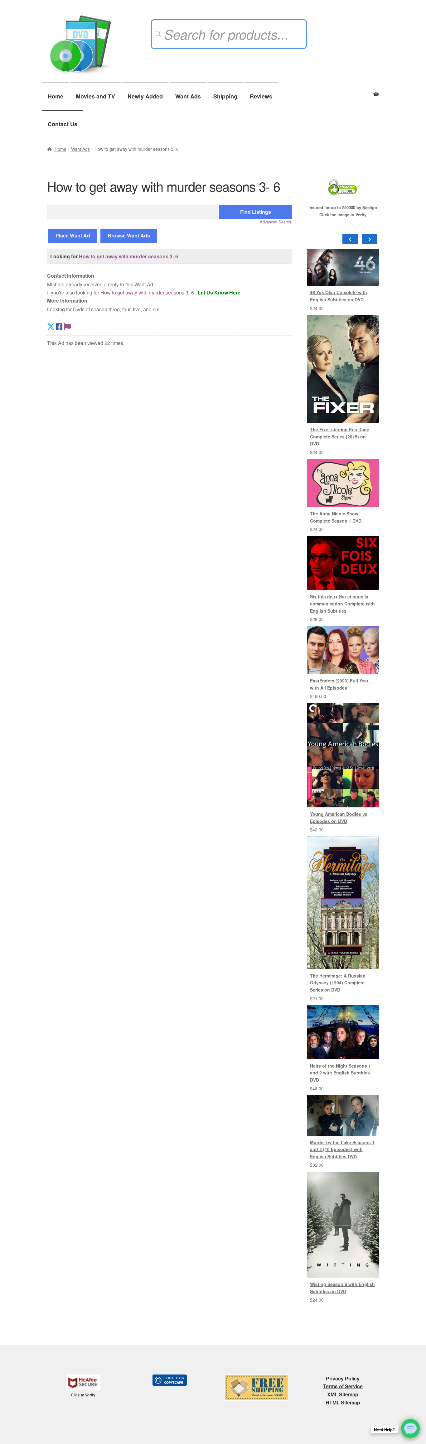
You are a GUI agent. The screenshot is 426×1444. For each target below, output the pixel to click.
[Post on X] (51, 326)
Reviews (261, 96)
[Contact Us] (410, 1428)
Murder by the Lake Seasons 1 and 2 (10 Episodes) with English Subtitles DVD (342, 1149)
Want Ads (188, 96)
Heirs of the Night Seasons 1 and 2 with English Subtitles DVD (340, 1073)
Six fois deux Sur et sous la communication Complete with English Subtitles (342, 603)
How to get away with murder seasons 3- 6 (128, 256)
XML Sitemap (342, 1394)
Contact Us (62, 124)
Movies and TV (95, 96)
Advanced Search (275, 222)
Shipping (225, 96)
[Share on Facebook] (59, 326)
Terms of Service (343, 1386)
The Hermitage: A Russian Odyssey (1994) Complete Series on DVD (337, 983)
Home (55, 96)
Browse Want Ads (129, 235)
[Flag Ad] (67, 326)
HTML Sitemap (343, 1402)
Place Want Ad (73, 235)
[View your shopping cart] (343, 91)
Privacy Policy (343, 1378)
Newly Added (145, 96)
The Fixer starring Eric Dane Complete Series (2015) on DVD (339, 436)
